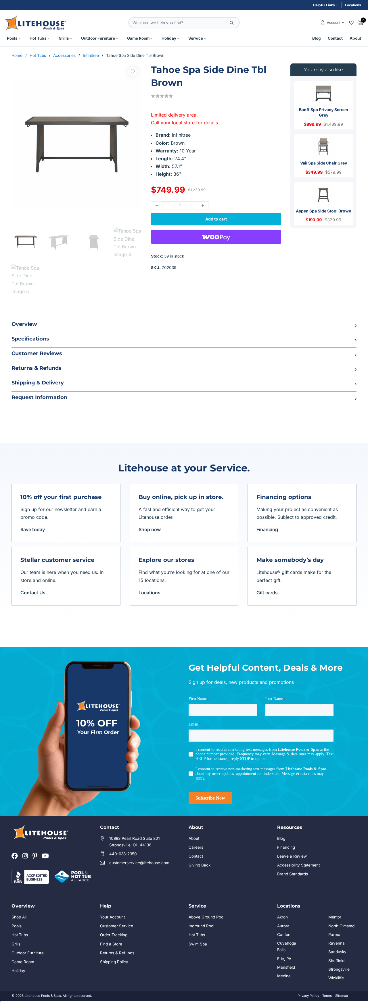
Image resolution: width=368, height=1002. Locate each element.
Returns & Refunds (117, 953)
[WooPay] (216, 237)
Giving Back (199, 865)
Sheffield (336, 960)
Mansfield (286, 967)
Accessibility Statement (298, 865)
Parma (334, 934)
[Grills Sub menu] (71, 38)
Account (333, 22)
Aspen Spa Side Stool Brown (323, 210)
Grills (64, 38)
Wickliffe (336, 978)
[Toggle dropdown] (343, 22)
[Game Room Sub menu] (151, 38)
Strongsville (339, 969)
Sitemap (341, 996)
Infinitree (91, 55)
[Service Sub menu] (205, 38)
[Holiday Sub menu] (178, 38)
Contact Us (32, 592)
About (355, 38)
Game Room (138, 38)
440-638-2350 (123, 854)
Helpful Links (324, 5)
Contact (335, 38)
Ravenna (336, 943)
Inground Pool (201, 926)
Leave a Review (292, 856)
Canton (283, 934)
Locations (353, 5)
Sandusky (337, 951)
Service (195, 38)
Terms (327, 996)
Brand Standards (292, 874)
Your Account (112, 917)
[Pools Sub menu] (19, 38)
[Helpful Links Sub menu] (337, 5)
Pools (12, 38)
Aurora (283, 926)
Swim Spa (198, 944)
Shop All (19, 917)
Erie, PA (284, 958)
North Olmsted (341, 926)
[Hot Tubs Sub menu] (48, 38)
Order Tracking (113, 935)
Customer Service (116, 926)
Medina (284, 976)
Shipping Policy (114, 962)
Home (17, 55)
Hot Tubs (38, 38)
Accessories (64, 55)
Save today (32, 529)
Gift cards (267, 592)
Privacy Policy (308, 996)
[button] (184, 325)
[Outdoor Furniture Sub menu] (117, 38)
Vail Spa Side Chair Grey (323, 162)
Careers (196, 847)
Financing (267, 529)
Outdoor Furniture (98, 38)
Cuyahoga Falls (286, 946)
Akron (282, 917)
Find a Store (111, 944)
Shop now (150, 529)
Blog (316, 38)
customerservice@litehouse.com (139, 862)
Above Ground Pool (206, 917)
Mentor (334, 917)
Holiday (169, 38)
